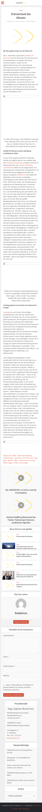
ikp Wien (28, 55)
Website (6, 675)
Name (6, 657)
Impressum (25, 809)
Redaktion (33, 21)
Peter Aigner (8, 463)
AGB (19, 809)
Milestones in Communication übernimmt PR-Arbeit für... (26, 576)
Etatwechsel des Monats (24, 536)
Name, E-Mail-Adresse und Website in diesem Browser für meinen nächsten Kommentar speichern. (18, 687)
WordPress (36, 805)
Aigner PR (7, 456)
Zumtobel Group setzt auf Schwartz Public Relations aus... (26, 548)
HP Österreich (28, 458)
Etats (21, 10)
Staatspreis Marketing (14, 163)
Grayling (6, 312)
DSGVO (15, 809)
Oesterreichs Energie (27, 460)
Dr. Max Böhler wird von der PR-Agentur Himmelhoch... (26, 555)
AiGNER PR (21, 175)
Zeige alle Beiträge (21, 622)
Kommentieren (20, 21)
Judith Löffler (13, 460)
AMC (14, 456)
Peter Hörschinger (21, 463)
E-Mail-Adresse (9, 666)
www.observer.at (13, 738)
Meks (22, 805)
